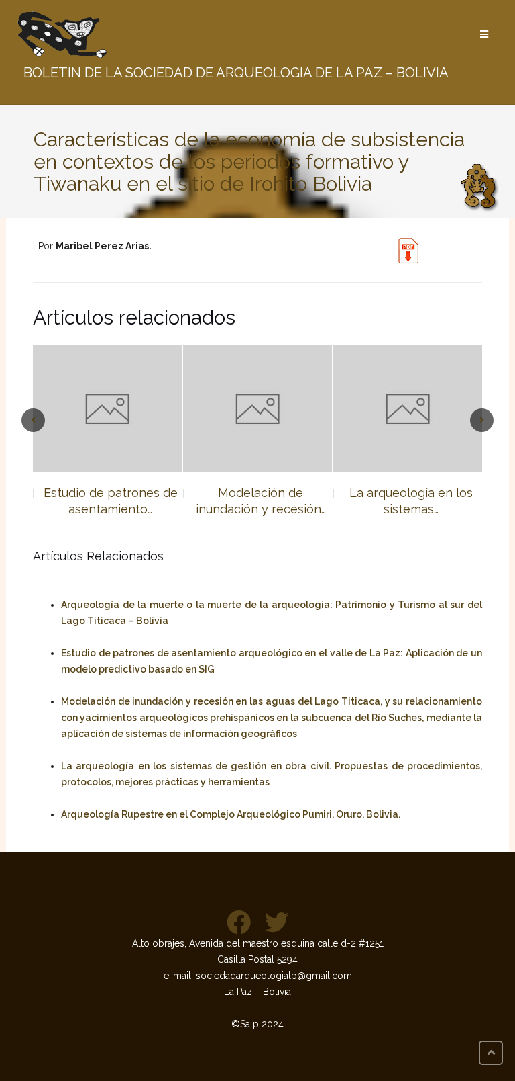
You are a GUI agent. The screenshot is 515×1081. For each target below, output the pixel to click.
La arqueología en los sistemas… (267, 501)
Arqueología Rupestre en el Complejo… (417, 501)
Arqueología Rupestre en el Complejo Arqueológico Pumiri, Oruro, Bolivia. (230, 814)
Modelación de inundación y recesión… (117, 501)
